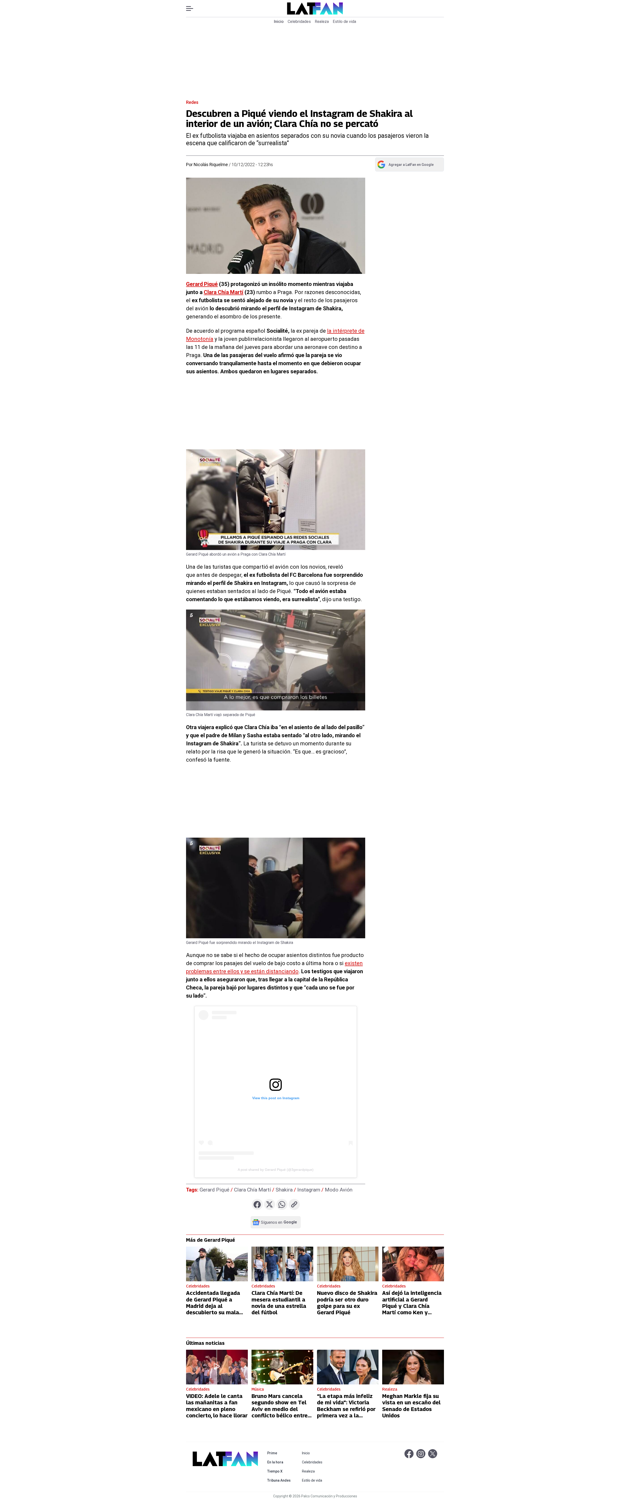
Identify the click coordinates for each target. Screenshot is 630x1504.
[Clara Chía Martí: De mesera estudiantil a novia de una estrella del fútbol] (282, 1264)
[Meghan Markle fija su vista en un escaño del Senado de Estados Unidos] (413, 1367)
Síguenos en (279, 1222)
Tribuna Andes (280, 1480)
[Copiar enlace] (294, 1204)
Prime (280, 1453)
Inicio (279, 21)
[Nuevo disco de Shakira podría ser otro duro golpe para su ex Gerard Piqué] (348, 1264)
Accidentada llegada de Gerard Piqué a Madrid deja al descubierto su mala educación (213, 1306)
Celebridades (299, 21)
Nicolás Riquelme (211, 164)
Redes (192, 102)
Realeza (322, 21)
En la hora (280, 1462)
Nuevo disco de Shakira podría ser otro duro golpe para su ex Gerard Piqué (347, 1303)
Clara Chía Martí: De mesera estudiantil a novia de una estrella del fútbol (279, 1303)
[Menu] (192, 8)
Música (258, 1389)
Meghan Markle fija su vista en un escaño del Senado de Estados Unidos (411, 1406)
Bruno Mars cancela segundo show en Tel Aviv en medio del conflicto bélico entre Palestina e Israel (280, 1409)
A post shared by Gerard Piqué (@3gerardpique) (276, 1170)
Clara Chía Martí (223, 292)
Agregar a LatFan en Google (405, 166)
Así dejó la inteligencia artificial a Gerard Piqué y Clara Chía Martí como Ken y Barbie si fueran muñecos (411, 1309)
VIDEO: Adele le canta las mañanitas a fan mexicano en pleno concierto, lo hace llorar (217, 1406)
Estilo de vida (344, 21)
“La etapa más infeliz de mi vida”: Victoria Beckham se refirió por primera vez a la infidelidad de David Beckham (346, 1412)
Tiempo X (280, 1471)
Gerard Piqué (202, 284)
